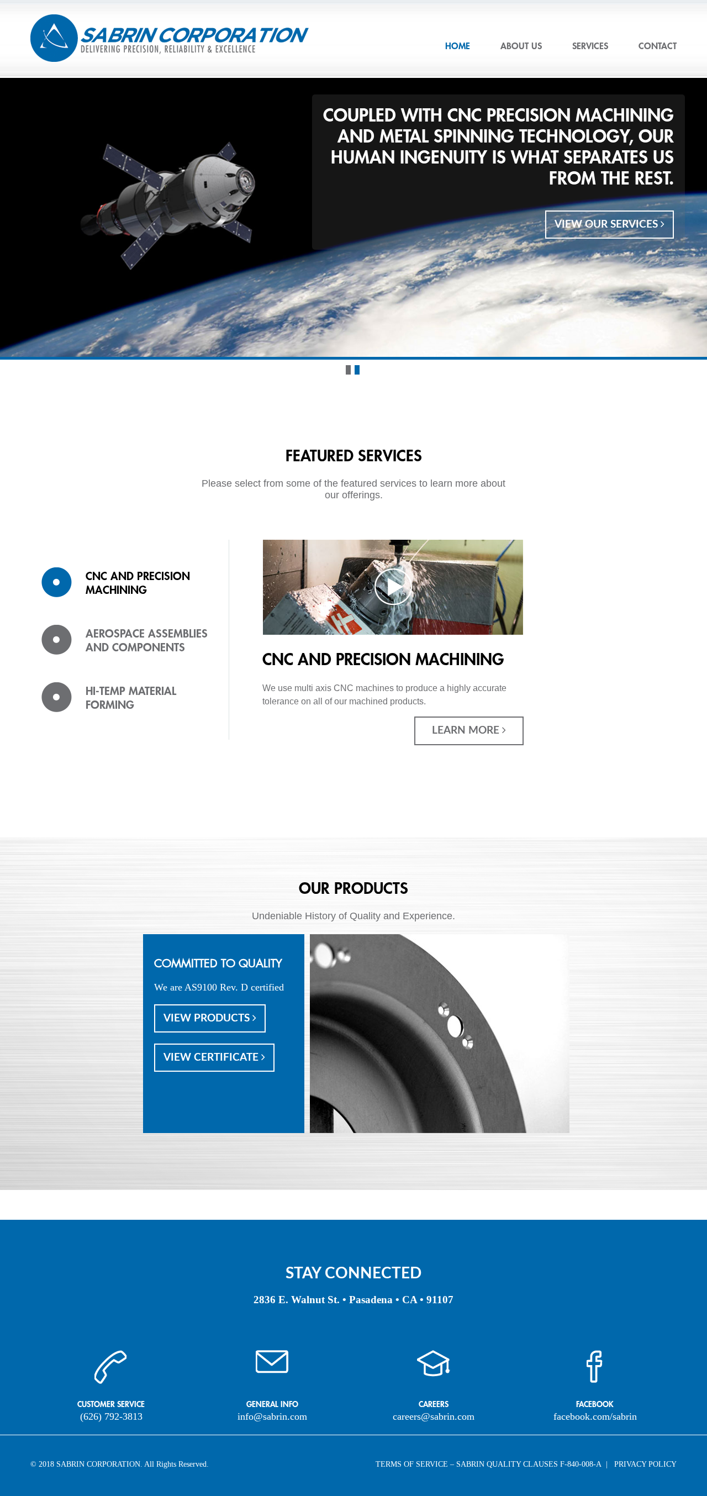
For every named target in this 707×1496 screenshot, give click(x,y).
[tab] (127, 596)
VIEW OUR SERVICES (608, 224)
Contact (658, 46)
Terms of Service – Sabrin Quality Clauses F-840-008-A (489, 1464)
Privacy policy (645, 1464)
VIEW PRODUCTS (207, 1018)
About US (521, 46)
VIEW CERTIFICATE (212, 1057)
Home (457, 46)
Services (590, 46)
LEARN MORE (467, 730)
